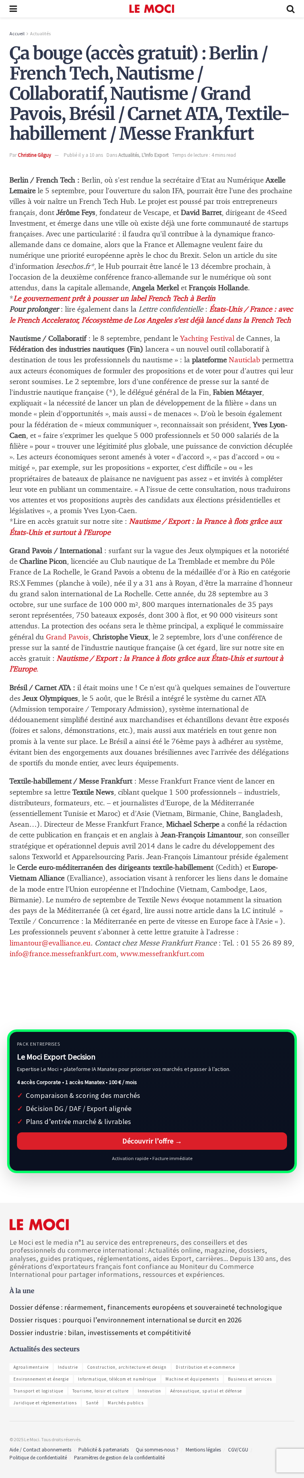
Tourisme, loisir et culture (100, 1391)
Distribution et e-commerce (205, 1367)
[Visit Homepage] (151, 8)
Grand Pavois (66, 637)
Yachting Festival (207, 338)
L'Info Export (155, 155)
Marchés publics (126, 1403)
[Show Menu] (13, 8)
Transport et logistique (38, 1391)
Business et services (250, 1379)
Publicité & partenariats (103, 1449)
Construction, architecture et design (127, 1367)
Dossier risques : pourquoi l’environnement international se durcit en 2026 (125, 1319)
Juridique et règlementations (45, 1403)
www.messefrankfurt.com (162, 954)
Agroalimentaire (31, 1367)
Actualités (40, 33)
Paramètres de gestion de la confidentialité (119, 1457)
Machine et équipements (192, 1379)
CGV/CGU (238, 1449)
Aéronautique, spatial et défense (206, 1391)
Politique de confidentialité (38, 1457)
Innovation (149, 1391)
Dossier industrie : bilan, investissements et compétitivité (100, 1332)
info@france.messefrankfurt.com (63, 954)
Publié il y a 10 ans (83, 155)
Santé (92, 1403)
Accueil (17, 33)
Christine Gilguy (34, 155)
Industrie (68, 1367)
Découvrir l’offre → (152, 1140)
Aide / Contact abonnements (40, 1449)
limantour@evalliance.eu (50, 943)
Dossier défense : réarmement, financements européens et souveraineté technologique (146, 1307)
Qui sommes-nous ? (157, 1449)
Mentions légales (203, 1449)
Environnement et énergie (41, 1379)
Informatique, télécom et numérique (117, 1379)
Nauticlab (244, 360)
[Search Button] (290, 8)
